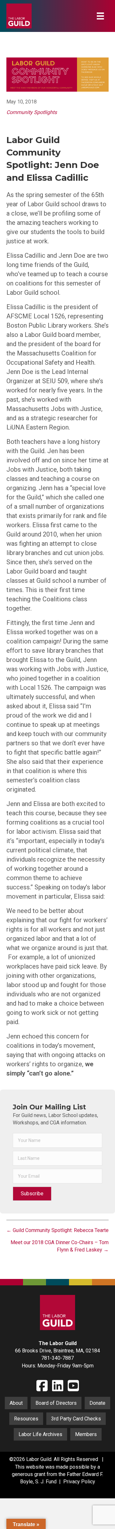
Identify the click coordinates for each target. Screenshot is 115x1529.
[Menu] (100, 16)
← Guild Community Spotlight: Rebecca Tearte (57, 1230)
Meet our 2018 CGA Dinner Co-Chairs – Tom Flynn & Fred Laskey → (60, 1246)
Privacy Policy (79, 1482)
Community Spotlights (31, 112)
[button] (32, 1194)
